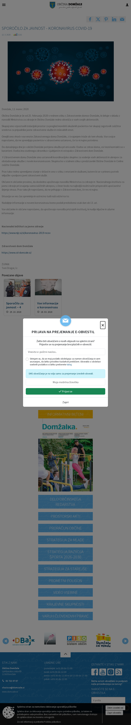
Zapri (65, 402)
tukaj (69, 364)
